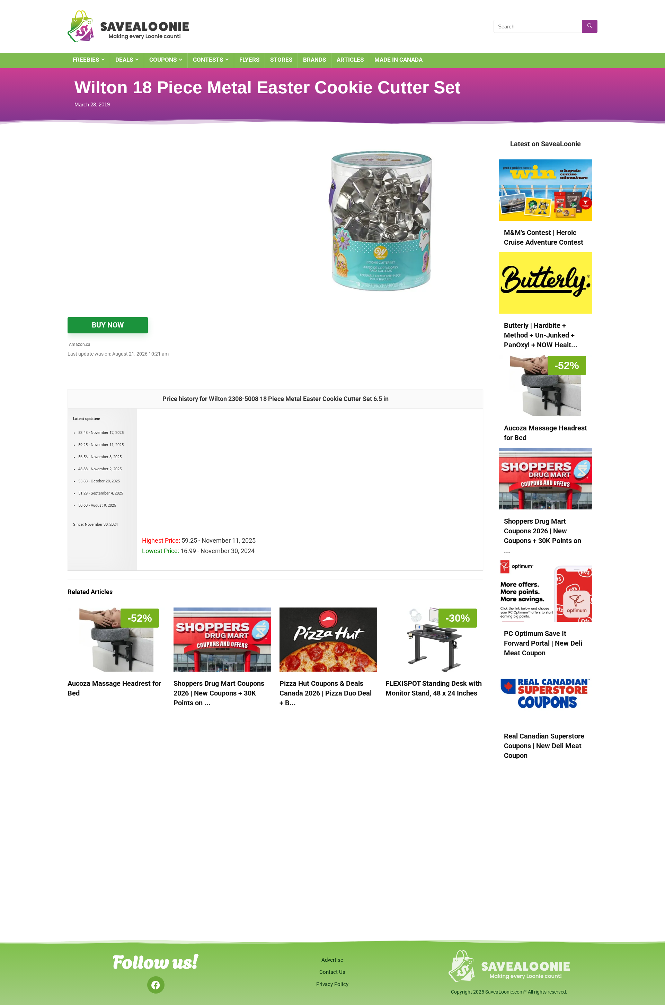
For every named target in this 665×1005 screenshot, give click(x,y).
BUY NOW (108, 325)
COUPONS (163, 59)
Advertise (332, 960)
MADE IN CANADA (398, 59)
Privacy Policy (332, 984)
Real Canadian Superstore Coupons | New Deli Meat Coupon (544, 746)
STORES (281, 59)
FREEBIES (86, 59)
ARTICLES (350, 59)
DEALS (124, 59)
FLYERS (249, 59)
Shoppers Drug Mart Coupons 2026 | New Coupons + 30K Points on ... (219, 693)
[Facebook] (156, 985)
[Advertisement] (154, 190)
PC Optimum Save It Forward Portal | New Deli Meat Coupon (543, 643)
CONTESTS (208, 59)
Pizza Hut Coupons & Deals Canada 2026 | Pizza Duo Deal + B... (326, 693)
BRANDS (314, 59)
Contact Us (332, 972)
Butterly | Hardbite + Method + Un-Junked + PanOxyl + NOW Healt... (540, 335)
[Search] (589, 26)
